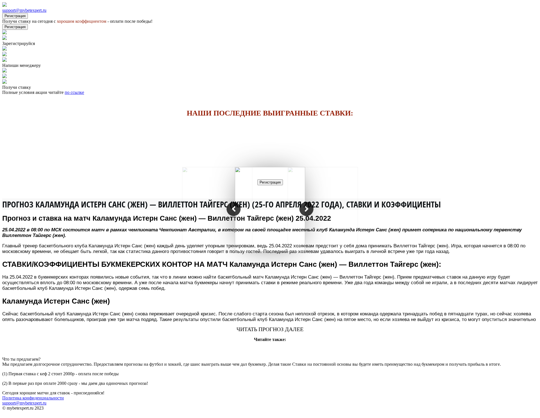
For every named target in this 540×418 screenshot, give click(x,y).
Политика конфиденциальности (33, 398)
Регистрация (15, 16)
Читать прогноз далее (270, 329)
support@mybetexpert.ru (24, 10)
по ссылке (74, 92)
